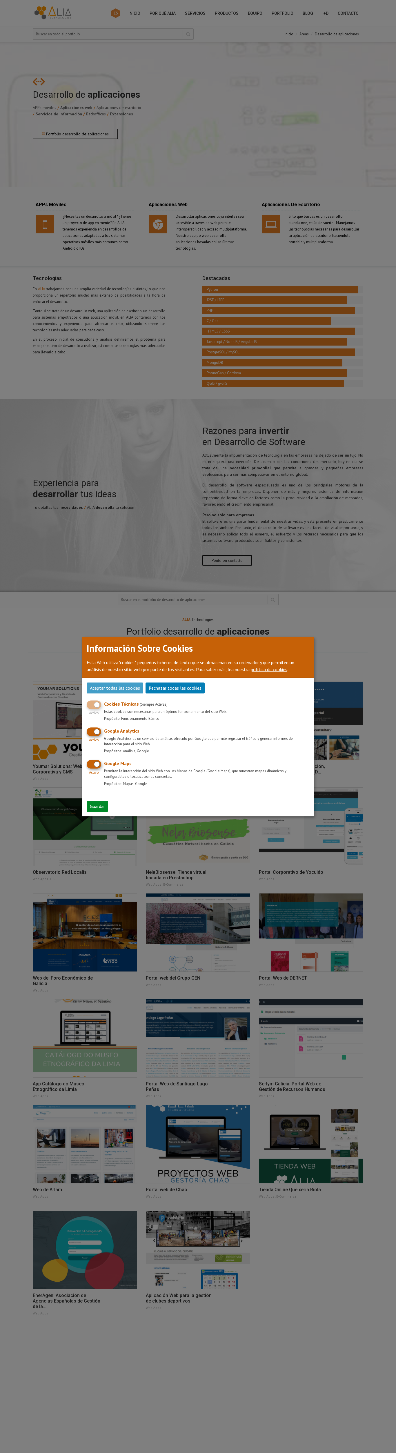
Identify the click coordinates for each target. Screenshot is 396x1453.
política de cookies (269, 669)
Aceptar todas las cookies (115, 688)
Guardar (97, 806)
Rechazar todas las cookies (175, 688)
